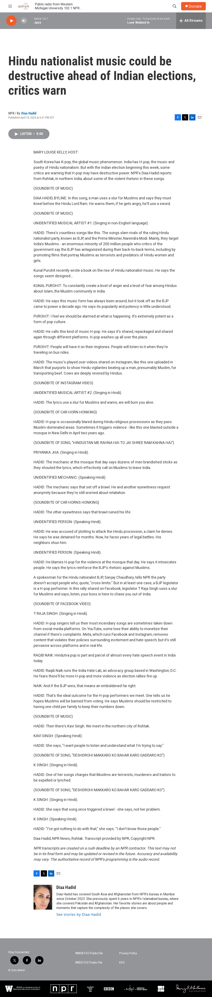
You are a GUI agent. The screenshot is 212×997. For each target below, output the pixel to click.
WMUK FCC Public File (89, 953)
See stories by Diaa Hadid (78, 914)
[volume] (23, 20)
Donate (195, 6)
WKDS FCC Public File (88, 962)
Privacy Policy (128, 953)
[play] (11, 20)
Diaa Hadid (28, 113)
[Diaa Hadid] (43, 897)
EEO (122, 962)
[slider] (30, 20)
